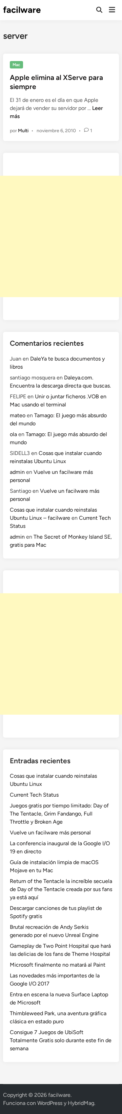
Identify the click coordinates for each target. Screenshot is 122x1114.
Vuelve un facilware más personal (50, 832)
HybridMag (81, 1103)
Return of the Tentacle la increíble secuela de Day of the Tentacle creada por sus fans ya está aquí (61, 889)
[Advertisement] (61, 236)
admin (17, 472)
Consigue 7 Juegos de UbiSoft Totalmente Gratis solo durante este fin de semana (60, 1040)
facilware (22, 9)
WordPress (49, 1103)
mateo (17, 415)
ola (13, 434)
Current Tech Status (34, 795)
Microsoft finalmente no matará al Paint (57, 965)
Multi (23, 131)
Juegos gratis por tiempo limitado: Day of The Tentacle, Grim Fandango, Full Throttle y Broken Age (59, 813)
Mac (16, 64)
